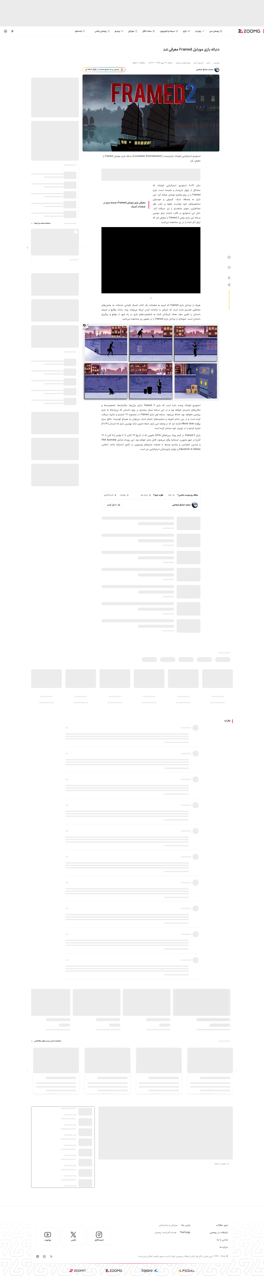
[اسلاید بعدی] (27, 248)
